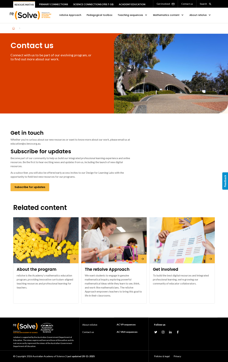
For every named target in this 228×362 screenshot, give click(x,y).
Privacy (177, 356)
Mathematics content (166, 15)
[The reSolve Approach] (114, 240)
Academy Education (132, 4)
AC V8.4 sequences (127, 331)
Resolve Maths (24, 4)
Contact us (187, 3)
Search (203, 3)
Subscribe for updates (30, 187)
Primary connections (53, 4)
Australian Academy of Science (49, 356)
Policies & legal (162, 356)
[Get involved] (182, 240)
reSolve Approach (70, 15)
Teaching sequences (130, 15)
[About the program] (46, 240)
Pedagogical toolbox (99, 15)
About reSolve (198, 15)
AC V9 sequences (126, 324)
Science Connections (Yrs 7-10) (93, 4)
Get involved (163, 3)
